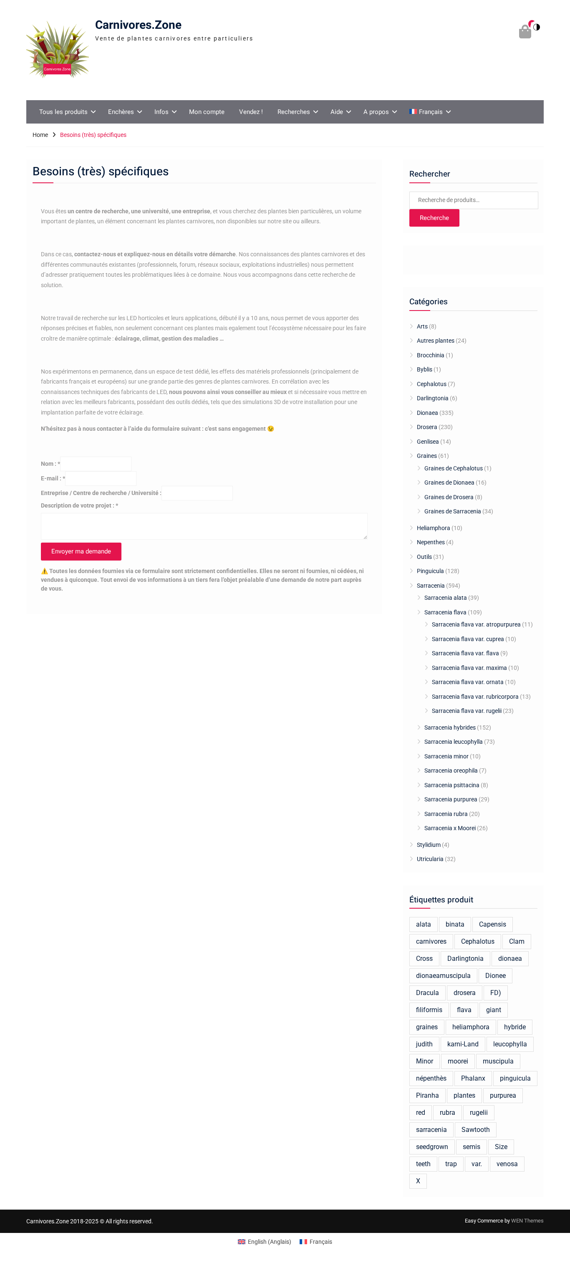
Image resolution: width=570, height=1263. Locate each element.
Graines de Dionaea (449, 482)
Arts (422, 326)
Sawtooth (476, 1130)
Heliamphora (433, 528)
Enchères (121, 111)
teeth (423, 1164)
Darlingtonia (433, 398)
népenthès (431, 1078)
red (420, 1112)
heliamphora (470, 1027)
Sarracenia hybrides (450, 727)
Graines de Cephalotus (453, 468)
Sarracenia (431, 585)
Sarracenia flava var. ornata (468, 682)
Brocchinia (430, 355)
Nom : (50, 463)
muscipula (498, 1061)
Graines (427, 455)
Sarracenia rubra (446, 814)
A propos (376, 111)
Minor (424, 1061)
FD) (495, 993)
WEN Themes (527, 1221)
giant (493, 1010)
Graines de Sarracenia (452, 511)
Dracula (427, 993)
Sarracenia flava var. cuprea (468, 639)
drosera (465, 993)
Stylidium (429, 844)
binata (455, 924)
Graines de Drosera (449, 497)
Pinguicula (430, 571)
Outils (424, 556)
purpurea (503, 1095)
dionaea (510, 958)
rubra (447, 1112)
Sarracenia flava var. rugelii (467, 710)
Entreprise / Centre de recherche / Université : (101, 493)
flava (464, 1010)
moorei (458, 1061)
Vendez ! (251, 111)
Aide (336, 111)
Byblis (424, 369)
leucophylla (510, 1044)
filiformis (429, 1010)
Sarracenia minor (446, 756)
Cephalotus (431, 384)
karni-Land (463, 1044)
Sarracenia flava (445, 612)
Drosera (427, 427)
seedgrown (432, 1147)
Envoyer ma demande (81, 551)
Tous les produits (63, 111)
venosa (507, 1164)
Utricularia (430, 859)
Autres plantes (435, 340)
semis (471, 1147)
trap (451, 1164)
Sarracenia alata (445, 597)
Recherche (434, 217)
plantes (464, 1095)
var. (477, 1164)
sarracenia (431, 1130)
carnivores (431, 941)
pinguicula (515, 1078)
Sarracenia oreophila (451, 770)
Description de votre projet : (79, 505)
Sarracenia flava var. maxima (469, 667)
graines (427, 1027)
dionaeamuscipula (443, 976)
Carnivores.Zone (138, 25)
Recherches (293, 111)
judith (424, 1044)
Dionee (495, 976)
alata (423, 924)
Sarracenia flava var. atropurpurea (476, 624)
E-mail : (53, 478)
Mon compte (206, 111)
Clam (517, 941)
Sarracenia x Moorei (450, 828)
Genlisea (428, 441)
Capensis (492, 924)
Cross (424, 958)
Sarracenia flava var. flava (465, 653)
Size (501, 1147)
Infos (161, 111)
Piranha (427, 1095)
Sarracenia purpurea (450, 799)
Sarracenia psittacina (451, 785)
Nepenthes (431, 542)
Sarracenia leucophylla (453, 741)
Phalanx (473, 1078)
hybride (515, 1027)
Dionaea (427, 412)
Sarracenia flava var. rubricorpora (475, 696)
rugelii (479, 1112)
